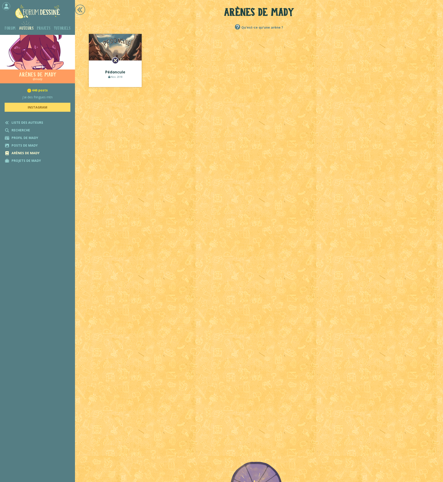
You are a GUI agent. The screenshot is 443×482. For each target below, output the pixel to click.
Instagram (37, 107)
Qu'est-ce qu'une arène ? (262, 27)
